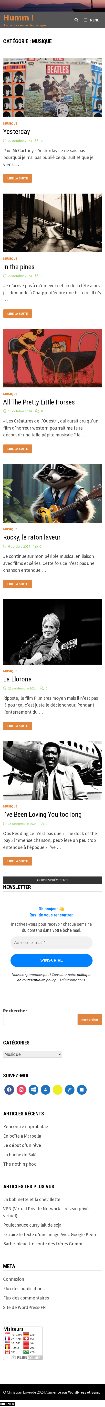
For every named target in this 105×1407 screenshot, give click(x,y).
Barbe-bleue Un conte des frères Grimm (42, 1244)
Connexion (13, 1279)
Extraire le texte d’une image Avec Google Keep (49, 1234)
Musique (10, 123)
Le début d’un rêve (22, 1145)
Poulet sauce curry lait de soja (32, 1225)
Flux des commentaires (26, 1298)
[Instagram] (21, 1090)
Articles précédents (52, 880)
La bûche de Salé (20, 1155)
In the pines (19, 267)
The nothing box (19, 1164)
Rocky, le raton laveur (32, 537)
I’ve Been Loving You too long (42, 814)
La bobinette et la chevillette (31, 1199)
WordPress (77, 1392)
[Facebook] (9, 1090)
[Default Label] (33, 1090)
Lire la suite (17, 177)
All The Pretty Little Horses (39, 402)
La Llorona (17, 679)
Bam (95, 1392)
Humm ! (18, 17)
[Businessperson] (46, 1090)
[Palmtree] (70, 1090)
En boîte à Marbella (22, 1136)
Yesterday (16, 132)
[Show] (58, 1090)
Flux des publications (23, 1288)
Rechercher (15, 1010)
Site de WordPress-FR (24, 1307)
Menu (94, 20)
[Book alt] (82, 1090)
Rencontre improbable (25, 1126)
